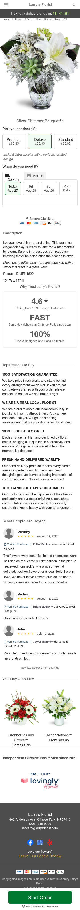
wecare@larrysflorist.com (40, 828)
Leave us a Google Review (40, 856)
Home (6, 19)
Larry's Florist (40, 4)
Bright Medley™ (43, 606)
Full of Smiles (41, 544)
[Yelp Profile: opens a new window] (50, 842)
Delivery (13, 178)
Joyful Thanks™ (43, 642)
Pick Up (38, 175)
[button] (71, 900)
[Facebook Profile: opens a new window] (30, 842)
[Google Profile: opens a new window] (40, 842)
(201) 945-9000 (40, 823)
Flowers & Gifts (23, 19)
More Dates (67, 188)
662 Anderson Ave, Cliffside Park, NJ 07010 (40, 819)
